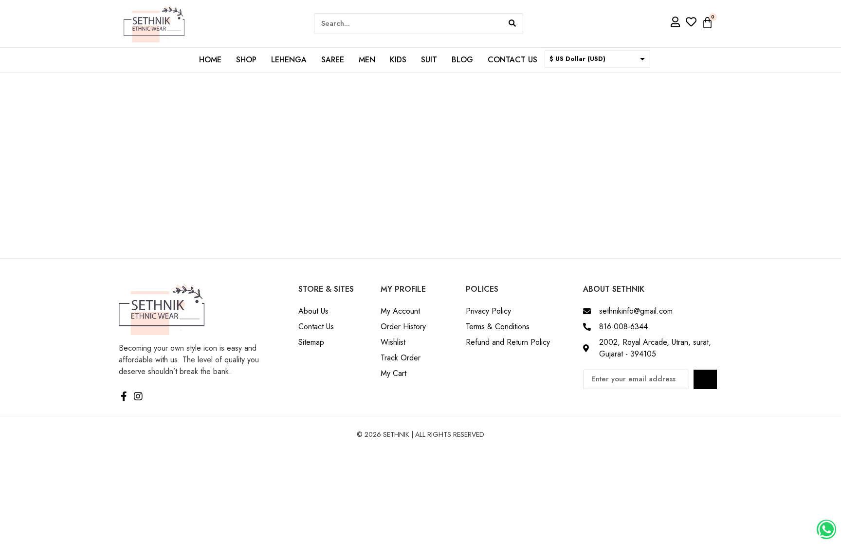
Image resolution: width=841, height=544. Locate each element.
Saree (332, 59)
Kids (398, 59)
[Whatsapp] (826, 529)
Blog (462, 59)
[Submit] (705, 379)
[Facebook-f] (123, 396)
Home (210, 59)
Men (367, 59)
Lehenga (289, 59)
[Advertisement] (420, 146)
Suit (429, 59)
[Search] (512, 24)
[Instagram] (138, 396)
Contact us (512, 59)
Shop (246, 59)
